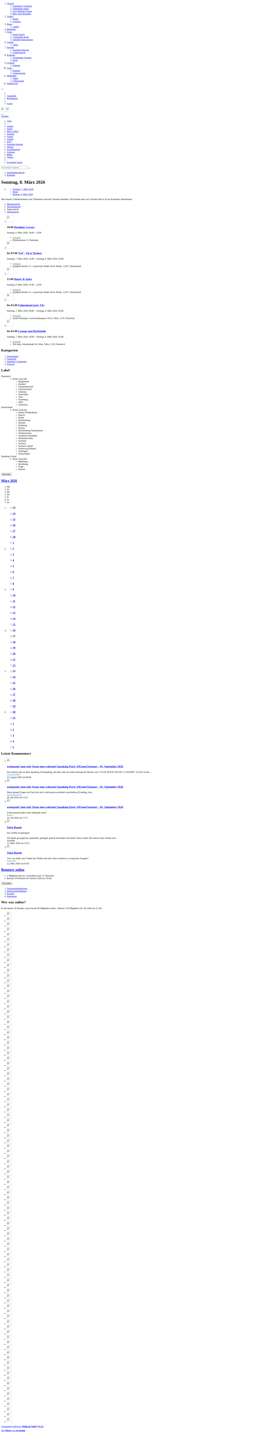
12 (14, 606)
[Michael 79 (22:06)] (9, 1122)
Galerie (10, 139)
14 (14, 618)
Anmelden (11, 96)
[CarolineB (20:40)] (9, 1168)
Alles (9, 121)
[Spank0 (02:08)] (9, 993)
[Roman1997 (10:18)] (9, 1365)
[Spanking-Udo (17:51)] (9, 1251)
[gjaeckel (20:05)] (9, 1184)
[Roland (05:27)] (9, 946)
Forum (10, 136)
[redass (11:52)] (9, 1328)
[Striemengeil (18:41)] (9, 1220)
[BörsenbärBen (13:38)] (9, 1292)
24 (14, 513)
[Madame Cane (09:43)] (9, 1375)
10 (14, 595)
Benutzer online (12, 870)
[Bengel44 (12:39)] (9, 1308)
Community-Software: (22, 1426)
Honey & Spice (23, 279)
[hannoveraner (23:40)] (9, 1045)
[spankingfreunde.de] (6, 111)
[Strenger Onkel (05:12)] (9, 957)
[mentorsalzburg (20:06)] (9, 1179)
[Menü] (2, 89)
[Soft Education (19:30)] (9, 1189)
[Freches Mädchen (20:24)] (9, 1174)
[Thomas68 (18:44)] (9, 1210)
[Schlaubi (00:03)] (9, 1019)
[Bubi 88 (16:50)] (9, 1267)
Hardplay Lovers (24, 227)
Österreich (5, 376)
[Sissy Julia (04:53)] (9, 967)
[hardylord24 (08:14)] (9, 1406)
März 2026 (9, 480)
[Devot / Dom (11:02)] (9, 1344)
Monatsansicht (13, 204)
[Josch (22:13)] (9, 1112)
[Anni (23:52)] (9, 1024)
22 (14, 665)
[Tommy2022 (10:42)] (9, 1349)
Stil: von (13, 1430)
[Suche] (2, 114)
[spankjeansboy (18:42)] (9, 1215)
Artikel (10, 126)
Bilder (9, 154)
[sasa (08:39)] (9, 1401)
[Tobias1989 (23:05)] (9, 1065)
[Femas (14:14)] (9, 1282)
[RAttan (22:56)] (9, 1076)
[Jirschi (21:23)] (9, 1153)
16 (14, 630)
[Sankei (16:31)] (9, 1272)
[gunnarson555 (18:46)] (9, 1205)
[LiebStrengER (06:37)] (9, 921)
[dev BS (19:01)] (9, 1199)
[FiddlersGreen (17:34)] (9, 1256)
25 (14, 519)
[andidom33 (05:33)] (9, 941)
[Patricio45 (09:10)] (9, 1385)
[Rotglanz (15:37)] (9, 1277)
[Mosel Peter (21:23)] (9, 1148)
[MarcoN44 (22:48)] (9, 1081)
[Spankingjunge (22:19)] (9, 1101)
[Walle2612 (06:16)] (9, 926)
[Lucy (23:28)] (9, 1050)
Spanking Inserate (15, 144)
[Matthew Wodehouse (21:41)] (9, 1137)
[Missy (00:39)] (9, 1014)
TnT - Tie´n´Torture (30, 253)
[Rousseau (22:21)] (9, 1096)
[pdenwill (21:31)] (9, 1143)
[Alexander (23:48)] (9, 1034)
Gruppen (11, 152)
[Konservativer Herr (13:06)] (9, 1297)
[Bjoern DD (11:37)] (9, 1334)
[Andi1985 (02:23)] (9, 983)
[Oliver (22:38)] (9, 1086)
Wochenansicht (14, 206)
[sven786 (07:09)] (9, 1421)
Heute (15, 192)
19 (14, 647)
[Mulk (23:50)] (9, 1029)
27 (14, 531)
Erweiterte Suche (14, 162)
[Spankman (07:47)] (9, 1416)
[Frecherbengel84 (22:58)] (9, 1070)
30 (14, 711)
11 (14, 601)
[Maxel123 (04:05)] (9, 977)
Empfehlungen (13, 149)
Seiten (9, 129)
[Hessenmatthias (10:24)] (9, 1359)
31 (14, 717)
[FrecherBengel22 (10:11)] (9, 1370)
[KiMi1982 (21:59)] (9, 1132)
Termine (10, 134)
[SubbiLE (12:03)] (9, 1318)
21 (14, 659)
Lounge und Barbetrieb (32, 331)
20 (14, 653)
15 (14, 624)
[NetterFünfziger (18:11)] (9, 1241)
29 (14, 706)
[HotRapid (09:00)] (9, 1390)
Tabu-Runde (14, 827)
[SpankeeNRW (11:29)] (9, 1339)
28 (14, 536)
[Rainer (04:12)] (9, 972)
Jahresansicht (13, 212)
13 (14, 612)
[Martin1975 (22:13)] (9, 1117)
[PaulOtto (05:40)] (9, 936)
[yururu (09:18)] (9, 1380)
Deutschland (6, 407)
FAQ (9, 142)
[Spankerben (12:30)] (9, 1313)
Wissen (10, 147)
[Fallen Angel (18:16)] (9, 1236)
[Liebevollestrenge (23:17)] (9, 1055)
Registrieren (12, 98)
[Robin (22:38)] (9, 1091)
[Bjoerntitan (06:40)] (9, 916)
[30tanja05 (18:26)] (9, 1230)
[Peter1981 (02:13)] (9, 988)
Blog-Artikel (12, 131)
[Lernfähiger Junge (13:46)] (9, 1287)
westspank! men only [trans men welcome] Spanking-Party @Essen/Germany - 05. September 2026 (65, 766)
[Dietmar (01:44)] (9, 1008)
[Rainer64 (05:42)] (9, 931)
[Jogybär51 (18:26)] (9, 1225)
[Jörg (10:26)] (9, 1354)
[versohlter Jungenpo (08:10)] (9, 1411)
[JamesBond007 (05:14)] (9, 952)
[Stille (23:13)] (9, 1060)
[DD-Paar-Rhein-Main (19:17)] (9, 1194)
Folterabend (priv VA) (31, 305)
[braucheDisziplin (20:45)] (9, 1163)
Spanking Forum (8, 456)
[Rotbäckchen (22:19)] (9, 1107)
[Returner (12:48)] (9, 1303)
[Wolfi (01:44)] (9, 1003)
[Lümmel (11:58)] (9, 1323)
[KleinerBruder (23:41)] (9, 1039)
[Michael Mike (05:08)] (9, 962)
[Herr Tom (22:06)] (9, 1127)
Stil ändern (6, 883)
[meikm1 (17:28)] (9, 1261)
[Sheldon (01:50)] (9, 998)
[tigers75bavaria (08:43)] (9, 1396)
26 (14, 525)
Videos (10, 157)
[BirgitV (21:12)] (9, 1158)
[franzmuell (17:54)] (9, 1246)
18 (14, 642)
